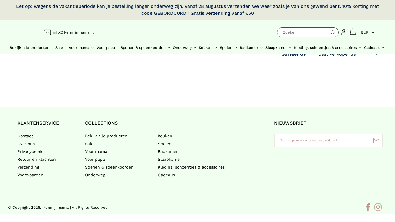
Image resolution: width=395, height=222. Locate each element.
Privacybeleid (30, 151)
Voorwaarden (30, 175)
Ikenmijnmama (55, 207)
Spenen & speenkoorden (109, 167)
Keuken (165, 136)
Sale (89, 143)
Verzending (28, 167)
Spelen (164, 143)
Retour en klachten (36, 159)
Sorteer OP (294, 54)
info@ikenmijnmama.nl (73, 32)
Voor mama (96, 151)
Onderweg (95, 175)
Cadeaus (166, 175)
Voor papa (95, 159)
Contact (25, 136)
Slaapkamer (169, 159)
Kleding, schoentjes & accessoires (191, 167)
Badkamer (168, 151)
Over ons (26, 143)
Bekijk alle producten (106, 136)
